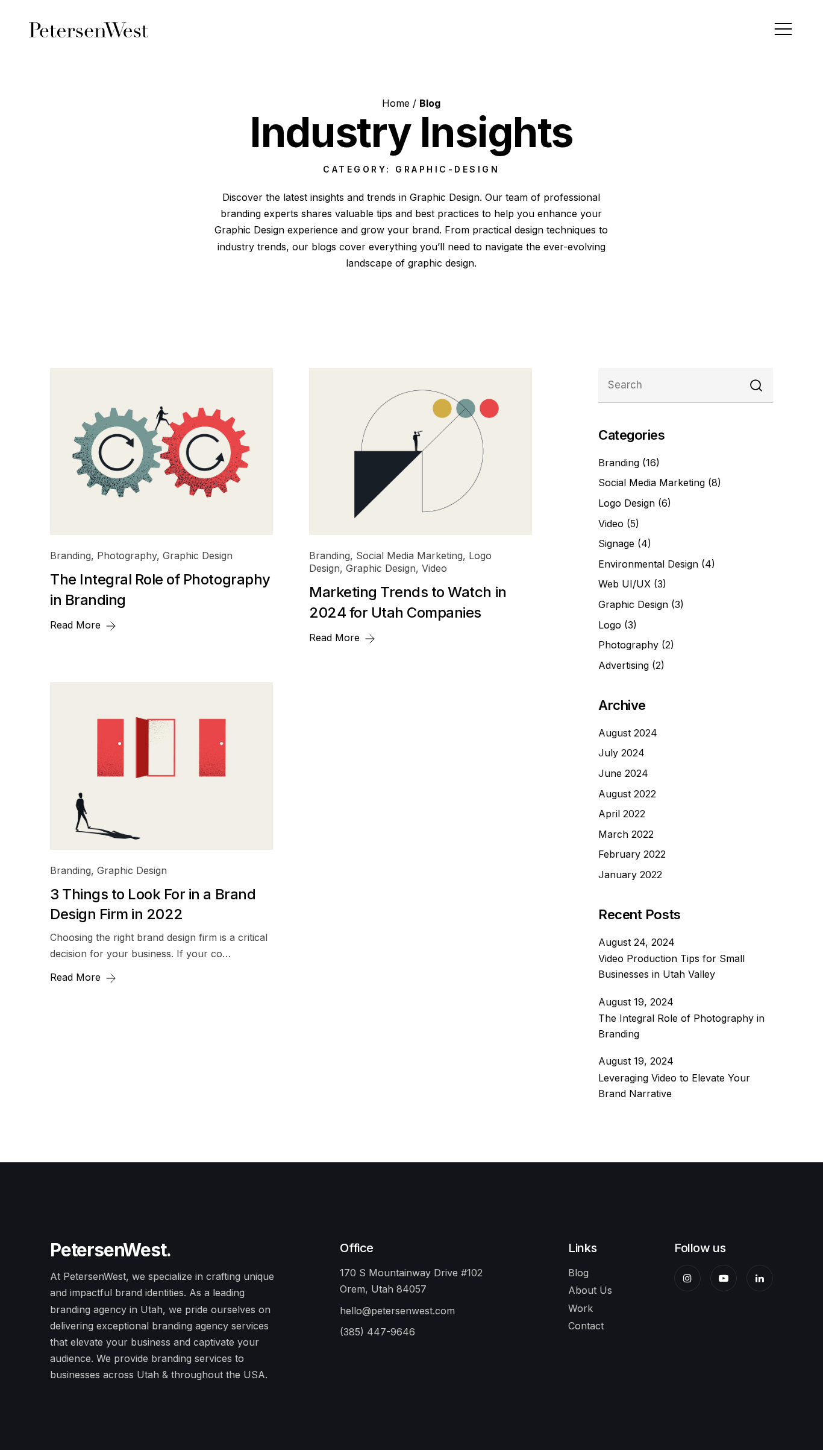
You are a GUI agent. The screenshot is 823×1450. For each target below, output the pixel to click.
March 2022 (626, 834)
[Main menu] (783, 29)
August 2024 (627, 733)
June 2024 (623, 773)
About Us (590, 1290)
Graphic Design (198, 555)
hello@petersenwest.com (397, 1311)
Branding (70, 555)
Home (396, 103)
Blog (578, 1273)
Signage (617, 543)
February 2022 (632, 854)
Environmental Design (649, 564)
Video (434, 568)
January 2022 (630, 875)
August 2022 (627, 794)
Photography (127, 555)
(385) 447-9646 (377, 1332)
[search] (756, 386)
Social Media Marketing (409, 555)
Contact (586, 1326)
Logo (611, 625)
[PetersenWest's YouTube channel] (723, 1278)
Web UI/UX (626, 584)
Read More (77, 625)
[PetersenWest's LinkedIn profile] (759, 1278)
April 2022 (621, 814)
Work (580, 1308)
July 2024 (621, 753)
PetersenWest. (110, 1250)
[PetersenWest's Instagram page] (687, 1278)
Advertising (625, 665)
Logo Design (628, 503)
